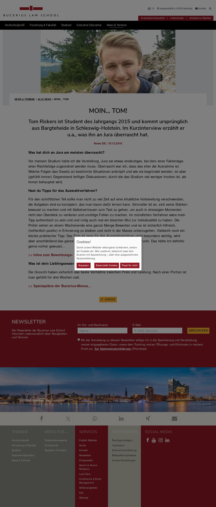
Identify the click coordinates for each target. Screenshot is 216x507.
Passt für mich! (130, 265)
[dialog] (108, 253)
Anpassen (83, 265)
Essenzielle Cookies (106, 265)
